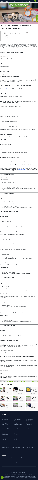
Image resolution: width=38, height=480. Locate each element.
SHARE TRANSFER (14, 381)
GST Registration (4, 433)
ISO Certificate (16, 433)
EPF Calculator (21, 450)
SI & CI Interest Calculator (30, 447)
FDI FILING (7, 405)
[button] (2, 477)
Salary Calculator (12, 447)
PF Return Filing (4, 439)
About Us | (8, 462)
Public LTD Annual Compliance (30, 425)
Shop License (15, 439)
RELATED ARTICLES (6, 39)
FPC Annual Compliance (29, 424)
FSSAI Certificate (16, 435)
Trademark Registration (5, 419)
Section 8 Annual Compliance (29, 423)
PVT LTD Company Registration (18, 419)
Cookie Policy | (17, 472)
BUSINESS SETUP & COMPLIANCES (7, 1)
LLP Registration (16, 420)
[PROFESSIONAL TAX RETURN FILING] (2, 389)
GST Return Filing (4, 435)
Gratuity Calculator (17, 447)
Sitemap (30, 462)
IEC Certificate (16, 438)
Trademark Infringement (5, 420)
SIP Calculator (9, 450)
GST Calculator (26, 450)
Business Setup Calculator (5, 447)
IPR (20, 0)
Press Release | (11, 462)
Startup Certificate (16, 440)
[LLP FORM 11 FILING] (28, 398)
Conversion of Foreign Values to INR (8, 37)
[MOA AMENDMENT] (15, 389)
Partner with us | (19, 462)
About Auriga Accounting (30, 1)
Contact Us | (15, 462)
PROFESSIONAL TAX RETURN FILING (8, 389)
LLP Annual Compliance (29, 420)
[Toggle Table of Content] (26, 32)
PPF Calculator (31, 450)
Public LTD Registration (17, 428)
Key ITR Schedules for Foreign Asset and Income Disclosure (12, 35)
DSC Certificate (16, 434)
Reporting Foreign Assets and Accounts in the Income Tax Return (13, 36)
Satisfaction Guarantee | (24, 462)
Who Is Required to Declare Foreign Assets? (10, 34)
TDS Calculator (24, 447)
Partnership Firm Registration (17, 423)
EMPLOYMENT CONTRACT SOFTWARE (20, 405)
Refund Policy (25, 472)
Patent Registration (4, 425)
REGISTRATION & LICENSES (15, 1)
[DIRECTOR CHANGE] (2, 398)
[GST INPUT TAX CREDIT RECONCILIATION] (28, 389)
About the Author (6, 38)
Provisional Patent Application (6, 428)
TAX (19, 0)
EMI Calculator (4, 450)
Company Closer (28, 428)
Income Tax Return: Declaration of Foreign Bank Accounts (11, 33)
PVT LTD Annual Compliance (29, 419)
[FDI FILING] (2, 405)
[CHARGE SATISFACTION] (15, 398)
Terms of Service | (13, 472)
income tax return (17, 49)
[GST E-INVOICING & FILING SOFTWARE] (28, 405)
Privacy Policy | (21, 472)
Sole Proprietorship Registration (18, 424)
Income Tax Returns (27, 59)
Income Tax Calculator (15, 450)
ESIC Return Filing (4, 440)
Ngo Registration (16, 425)
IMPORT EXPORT (26, 1)
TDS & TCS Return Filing (5, 438)
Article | (28, 462)
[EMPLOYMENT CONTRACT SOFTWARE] (15, 405)
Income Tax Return (21, 169)
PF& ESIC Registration (5, 434)
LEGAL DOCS (22, 1)
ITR (6, 88)
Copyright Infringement (5, 424)
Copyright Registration (5, 423)
